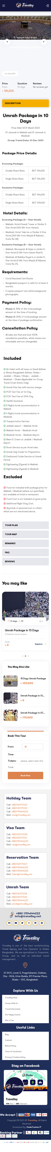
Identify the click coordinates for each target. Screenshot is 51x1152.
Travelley (32, 1120)
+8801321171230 (19, 834)
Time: (11, 754)
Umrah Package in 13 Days (22, 630)
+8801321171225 (19, 893)
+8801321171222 (19, 805)
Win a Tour (9, 1020)
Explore (39, 644)
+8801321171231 (19, 838)
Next (44, 42)
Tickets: (12, 760)
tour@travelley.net (21, 815)
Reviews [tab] (10, 561)
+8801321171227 (19, 864)
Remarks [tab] (10, 543)
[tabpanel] (25, 315)
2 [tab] (25, 656)
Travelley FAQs (11, 998)
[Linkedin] (35, 923)
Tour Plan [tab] (11, 525)
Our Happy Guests (13, 1015)
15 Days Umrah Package (33, 678)
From (4, 87)
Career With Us (11, 1003)
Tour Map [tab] (11, 534)
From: (11, 746)
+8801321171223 (19, 808)
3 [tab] (28, 656)
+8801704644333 (19, 871)
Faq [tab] (7, 552)
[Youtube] (15, 923)
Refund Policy (10, 1046)
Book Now (25, 775)
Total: (11, 767)
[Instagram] (28, 923)
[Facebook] (9, 923)
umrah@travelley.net (22, 904)
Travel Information (12, 1009)
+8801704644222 (19, 811)
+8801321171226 (19, 897)
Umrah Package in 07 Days (32, 713)
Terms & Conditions (13, 1051)
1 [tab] (22, 656)
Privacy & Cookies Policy (15, 1057)
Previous (7, 42)
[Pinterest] (41, 923)
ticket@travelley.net (22, 874)
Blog (7, 1034)
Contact (8, 1040)
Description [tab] (13, 103)
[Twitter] (22, 923)
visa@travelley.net (21, 844)
